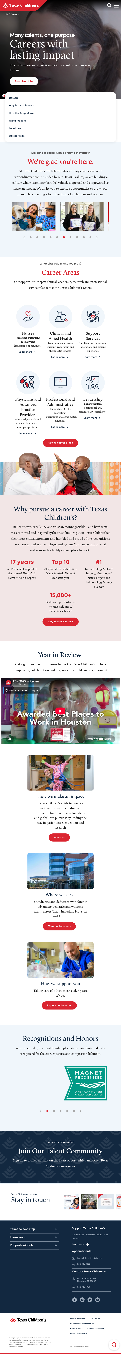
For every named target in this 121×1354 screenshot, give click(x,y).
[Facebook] (74, 1299)
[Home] (7, 14)
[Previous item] (25, 237)
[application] (60, 711)
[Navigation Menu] (116, 5)
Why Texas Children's (21, 105)
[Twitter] (89, 1299)
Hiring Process (17, 121)
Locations (15, 128)
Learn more (17, 1237)
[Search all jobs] (114, 1344)
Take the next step (22, 1229)
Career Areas (16, 136)
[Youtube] (97, 1299)
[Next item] (96, 237)
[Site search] (109, 5)
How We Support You (21, 113)
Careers (13, 98)
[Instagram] (82, 1299)
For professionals (21, 1245)
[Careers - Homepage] (24, 5)
